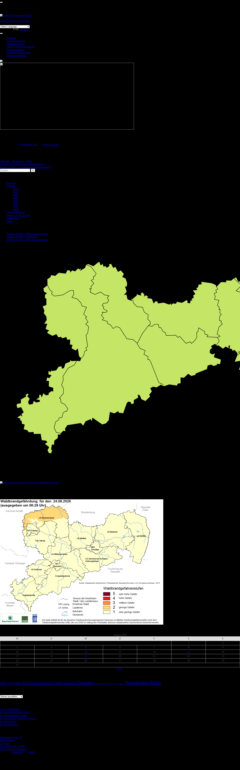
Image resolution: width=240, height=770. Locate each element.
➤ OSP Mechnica (9, 724)
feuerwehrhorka (51, 144)
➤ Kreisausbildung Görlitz (13, 715)
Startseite (11, 38)
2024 (15, 203)
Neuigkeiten (18, 161)
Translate (24, 29)
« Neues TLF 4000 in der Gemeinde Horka (22, 164)
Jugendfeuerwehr (15, 44)
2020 (15, 192)
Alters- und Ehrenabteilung (20, 46)
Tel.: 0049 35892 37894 (12, 746)
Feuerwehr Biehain (16, 55)
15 (188, 651)
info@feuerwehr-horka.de (13, 749)
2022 (15, 197)
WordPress (17, 752)
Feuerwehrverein (15, 49)
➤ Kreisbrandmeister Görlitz (14, 712)
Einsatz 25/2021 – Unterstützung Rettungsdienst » (26, 167)
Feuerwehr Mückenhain (19, 52)
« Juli (118, 668)
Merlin (31, 752)
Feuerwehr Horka (16, 41)
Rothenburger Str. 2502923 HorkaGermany (11, 740)
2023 (15, 200)
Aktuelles (5, 161)
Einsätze (11, 186)
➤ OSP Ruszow (8, 721)
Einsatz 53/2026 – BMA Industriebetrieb (27, 234)
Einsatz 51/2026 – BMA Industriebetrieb (27, 239)
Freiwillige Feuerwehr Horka (15, 21)
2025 (15, 206)
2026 (15, 209)
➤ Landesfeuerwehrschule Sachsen (18, 718)
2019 (15, 189)
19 (85, 656)
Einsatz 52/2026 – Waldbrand (22, 236)
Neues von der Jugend (18, 215)
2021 (15, 194)
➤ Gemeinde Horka (10, 709)
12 (85, 651)
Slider (29, 161)
